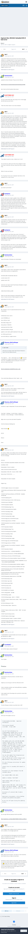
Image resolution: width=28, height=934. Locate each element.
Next (23, 49)
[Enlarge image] (21, 357)
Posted (9, 56)
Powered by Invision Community (14, 926)
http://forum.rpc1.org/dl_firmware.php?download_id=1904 (13, 84)
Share (7, 910)
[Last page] (26, 49)
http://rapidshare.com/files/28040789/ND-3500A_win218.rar (14, 818)
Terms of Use (4, 932)
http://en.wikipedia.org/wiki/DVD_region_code (10, 369)
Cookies (14, 924)
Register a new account (14, 893)
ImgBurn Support (11, 44)
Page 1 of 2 (13, 49)
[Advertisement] (14, 22)
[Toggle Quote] (3, 347)
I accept (24, 930)
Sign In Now (14, 902)
